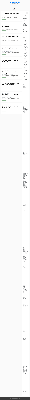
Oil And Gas (24, 295)
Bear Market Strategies (25, 109)
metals (23, 268)
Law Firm (24, 246)
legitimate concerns (25, 254)
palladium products (25, 308)
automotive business (25, 104)
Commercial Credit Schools (25, 130)
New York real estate (25, 290)
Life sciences (24, 257)
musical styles (24, 284)
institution (24, 230)
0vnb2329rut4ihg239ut (11, 16)
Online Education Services (25, 304)
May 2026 (25, 41)
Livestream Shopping (25, 259)
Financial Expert (24, 185)
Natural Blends (24, 287)
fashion (24, 178)
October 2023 (25, 64)
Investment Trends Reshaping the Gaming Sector (25, 21)
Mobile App (24, 270)
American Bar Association (24, 91)
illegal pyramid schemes (24, 221)
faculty (23, 177)
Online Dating (24, 299)
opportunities (24, 307)
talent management (25, 366)
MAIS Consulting (25, 261)
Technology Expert (25, 369)
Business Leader (4, 12)
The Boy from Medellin (25, 371)
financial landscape (25, 188)
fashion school (24, 181)
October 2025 (25, 46)
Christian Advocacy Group (25, 126)
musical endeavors (25, 283)
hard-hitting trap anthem (24, 205)
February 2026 (25, 43)
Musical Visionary (25, 285)
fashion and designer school (25, 180)
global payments (24, 202)
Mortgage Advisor (25, 271)
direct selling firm (25, 154)
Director (24, 156)
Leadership (24, 248)
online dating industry (25, 300)
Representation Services (24, 339)
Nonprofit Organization (25, 293)
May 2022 (25, 77)
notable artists (24, 294)
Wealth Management (25, 390)
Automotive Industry (25, 105)
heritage (24, 210)
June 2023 (25, 67)
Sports (11, 12)
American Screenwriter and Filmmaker (25, 95)
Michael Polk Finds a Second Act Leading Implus (25, 26)
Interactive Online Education (25, 231)
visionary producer (25, 389)
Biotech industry (24, 112)
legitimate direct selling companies (25, 256)
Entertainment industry (25, 173)
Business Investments (25, 114)
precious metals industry (24, 319)
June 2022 (25, 76)
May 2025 (25, 50)
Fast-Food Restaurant (25, 182)
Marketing (24, 262)
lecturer (24, 250)
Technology (24, 368)
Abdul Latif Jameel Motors (25, 85)
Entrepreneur (24, 174)
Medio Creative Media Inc (25, 266)
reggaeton (24, 337)
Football (8, 12)
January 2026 (25, 44)
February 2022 (25, 79)
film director (24, 183)
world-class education (25, 395)
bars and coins (24, 108)
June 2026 (25, 40)
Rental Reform (24, 338)
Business (24, 113)
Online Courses (24, 298)
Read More (4, 19)
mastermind (24, 263)
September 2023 (26, 65)
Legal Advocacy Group (25, 251)
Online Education (25, 302)
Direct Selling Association (24, 150)
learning (24, 249)
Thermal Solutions (25, 373)
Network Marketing (25, 289)
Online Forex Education (25, 305)
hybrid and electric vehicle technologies (25, 216)
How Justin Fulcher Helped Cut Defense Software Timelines (25, 24)
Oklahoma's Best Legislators (24, 297)
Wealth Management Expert (25, 391)
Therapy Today (24, 372)
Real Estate (24, 330)
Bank (23, 107)
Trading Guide (24, 374)
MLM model (24, 269)
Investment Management (24, 238)
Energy (24, 171)
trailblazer (24, 376)
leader (23, 247)
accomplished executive (24, 87)
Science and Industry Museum (25, 350)
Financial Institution (25, 187)
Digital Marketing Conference (25, 147)
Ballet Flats (24, 106)
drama (23, 157)
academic (24, 86)
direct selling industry (25, 155)
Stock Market (24, 364)
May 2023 (25, 68)
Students (24, 365)
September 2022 (26, 74)
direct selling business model (25, 152)
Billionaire (24, 111)
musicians (24, 286)
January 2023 (25, 71)
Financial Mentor (25, 189)
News (23, 291)
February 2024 (25, 61)
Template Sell (20, 398)
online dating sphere (25, 301)
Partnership (24, 309)
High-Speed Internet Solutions (25, 211)
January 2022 (25, 80)
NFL (23, 292)
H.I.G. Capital (24, 204)
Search (24, 11)
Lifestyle (24, 258)
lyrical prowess (24, 260)
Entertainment (24, 172)
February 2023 (25, 70)
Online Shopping (25, 306)
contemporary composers (24, 137)
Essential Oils (24, 176)
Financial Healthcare (25, 186)
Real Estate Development (24, 331)
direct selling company (25, 153)
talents (23, 367)
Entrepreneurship (25, 175)
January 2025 (25, 53)
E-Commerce (24, 158)
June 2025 (25, 49)
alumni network (24, 90)
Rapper (24, 329)
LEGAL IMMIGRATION (25, 252)
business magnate (25, 116)
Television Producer (25, 370)
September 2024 (26, 56)
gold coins (24, 203)
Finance (24, 184)
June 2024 (25, 58)
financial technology (25, 190)
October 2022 (25, 73)
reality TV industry (25, 336)
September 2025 (26, 47)
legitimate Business (25, 253)
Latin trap (24, 245)
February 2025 (25, 52)
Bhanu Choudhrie (25, 110)
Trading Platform (25, 375)
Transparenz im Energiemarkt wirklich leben (25, 29)
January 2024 (25, 62)
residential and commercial (24, 341)
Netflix (23, 288)
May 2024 (25, 59)
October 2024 (25, 55)
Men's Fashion (24, 267)
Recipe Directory (15, 2)
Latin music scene (25, 244)
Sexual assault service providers (25, 353)
